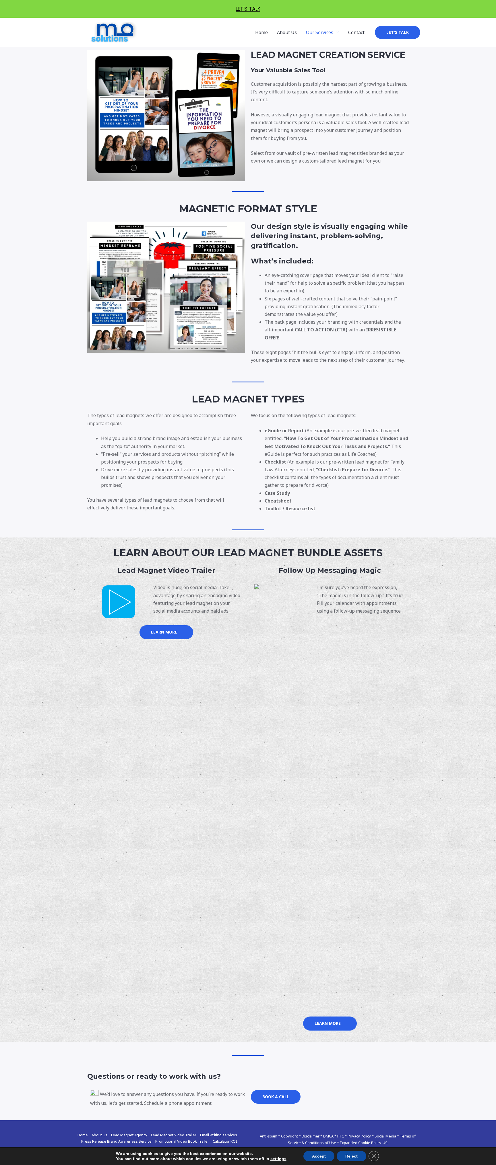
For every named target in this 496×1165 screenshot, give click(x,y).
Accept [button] (319, 1156)
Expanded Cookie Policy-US (364, 1142)
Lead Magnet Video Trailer (173, 1134)
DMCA (328, 1136)
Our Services (319, 32)
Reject (351, 1156)
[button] (166, 632)
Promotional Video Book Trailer (182, 1141)
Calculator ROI (225, 1141)
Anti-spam (268, 1136)
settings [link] (278, 1158)
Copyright (289, 1136)
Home (261, 32)
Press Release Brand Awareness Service (116, 1141)
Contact (356, 32)
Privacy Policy (359, 1136)
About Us (287, 32)
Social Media (385, 1136)
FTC (340, 1136)
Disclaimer (310, 1136)
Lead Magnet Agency (129, 1134)
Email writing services (218, 1134)
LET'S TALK (248, 8)
